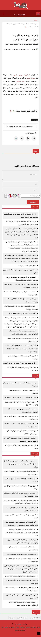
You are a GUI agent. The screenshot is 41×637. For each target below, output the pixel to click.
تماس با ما (18, 624)
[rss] (12, 624)
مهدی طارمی (18, 74)
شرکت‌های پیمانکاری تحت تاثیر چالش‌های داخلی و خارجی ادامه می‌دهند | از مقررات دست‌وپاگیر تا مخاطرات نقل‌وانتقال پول (21, 568)
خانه (35, 20)
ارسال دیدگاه (33, 202)
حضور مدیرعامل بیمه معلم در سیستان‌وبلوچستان (20, 576)
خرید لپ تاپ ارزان (35, 618)
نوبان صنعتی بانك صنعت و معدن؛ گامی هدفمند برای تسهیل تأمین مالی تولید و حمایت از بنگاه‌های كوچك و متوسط (22, 348)
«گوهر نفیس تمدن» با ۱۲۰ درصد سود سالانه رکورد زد (19, 363)
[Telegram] (33, 138)
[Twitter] (22, 138)
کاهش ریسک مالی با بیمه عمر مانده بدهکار (22, 313)
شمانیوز (27, 74)
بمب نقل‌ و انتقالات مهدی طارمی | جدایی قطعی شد (20, 397)
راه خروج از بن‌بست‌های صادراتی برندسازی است (21, 554)
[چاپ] (25, 27)
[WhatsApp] (27, 138)
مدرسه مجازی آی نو (22, 618)
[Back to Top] (38, 633)
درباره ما (25, 624)
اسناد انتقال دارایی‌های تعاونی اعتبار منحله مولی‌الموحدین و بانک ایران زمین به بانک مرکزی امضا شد (22, 532)
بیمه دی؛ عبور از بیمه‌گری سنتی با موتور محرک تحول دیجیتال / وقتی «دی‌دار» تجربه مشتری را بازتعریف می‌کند (21, 464)
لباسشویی (11, 618)
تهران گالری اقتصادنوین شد (27, 265)
